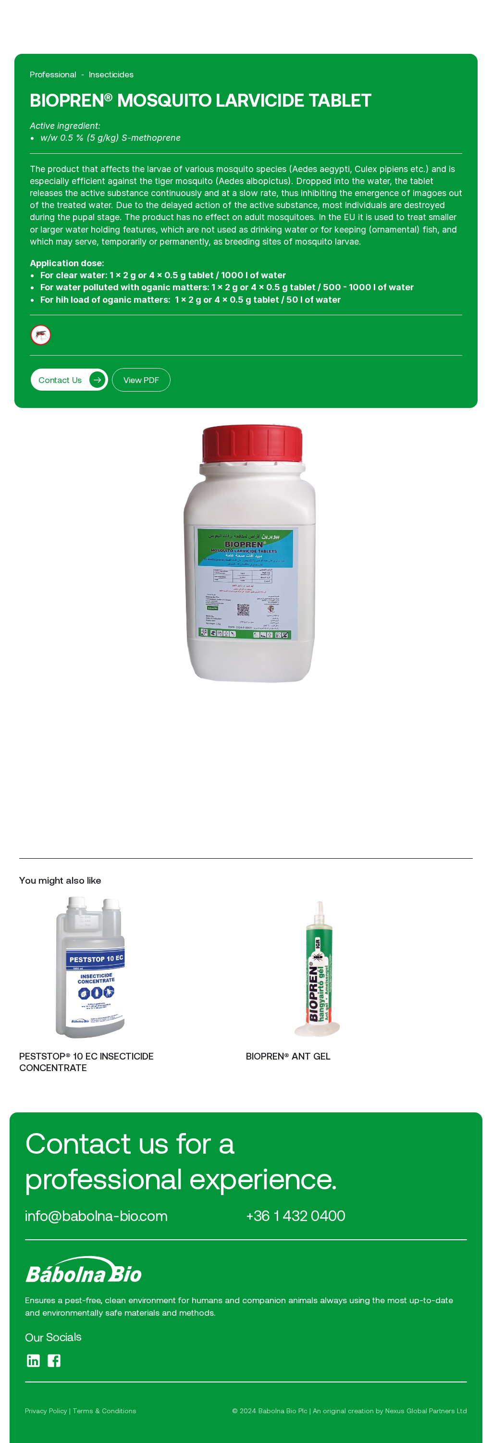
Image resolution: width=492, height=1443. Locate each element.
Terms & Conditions (104, 1410)
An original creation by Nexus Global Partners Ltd (390, 1410)
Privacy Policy (46, 1410)
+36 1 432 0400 (295, 1215)
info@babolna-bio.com (96, 1215)
